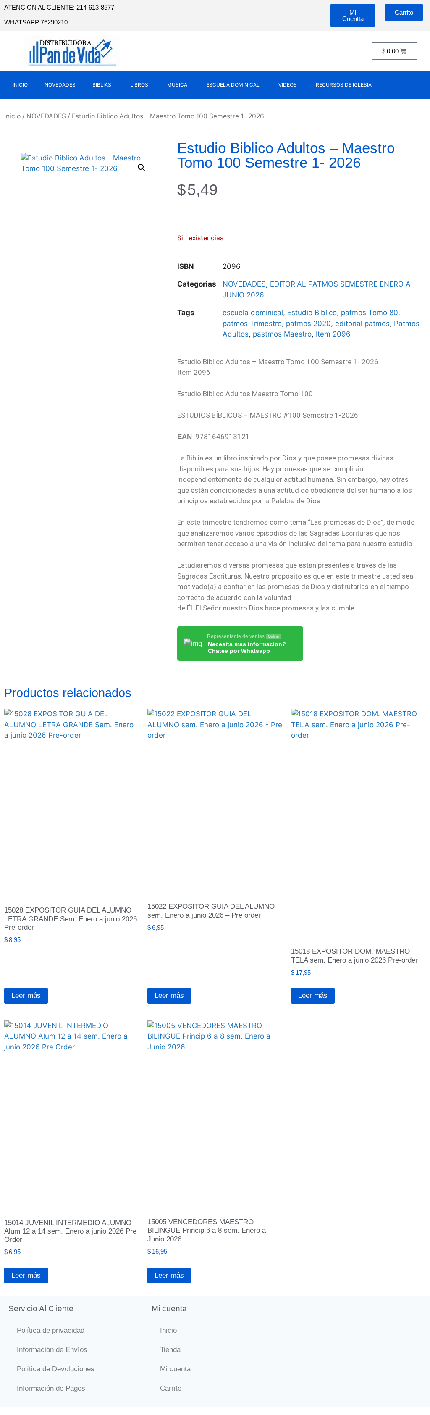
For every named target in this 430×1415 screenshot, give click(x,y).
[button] (141, 167)
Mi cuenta (175, 1369)
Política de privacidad (50, 1330)
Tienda (170, 1350)
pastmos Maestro (282, 334)
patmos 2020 (308, 323)
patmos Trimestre (252, 323)
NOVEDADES (46, 116)
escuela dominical (253, 312)
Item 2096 (333, 334)
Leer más (26, 995)
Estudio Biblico (312, 312)
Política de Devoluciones (55, 1369)
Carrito (170, 1388)
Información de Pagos (51, 1388)
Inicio (12, 116)
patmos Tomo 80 (369, 312)
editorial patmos (362, 323)
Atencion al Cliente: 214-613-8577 (59, 7)
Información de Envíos (52, 1350)
